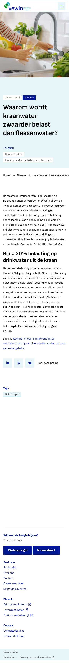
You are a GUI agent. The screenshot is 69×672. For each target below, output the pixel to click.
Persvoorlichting (13, 636)
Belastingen (12, 394)
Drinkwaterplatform (15, 604)
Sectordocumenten (15, 589)
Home (6, 175)
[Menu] (61, 6)
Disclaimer (9, 657)
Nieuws (21, 175)
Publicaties (10, 567)
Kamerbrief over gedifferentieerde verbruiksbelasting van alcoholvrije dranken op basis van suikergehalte (34, 343)
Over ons (8, 572)
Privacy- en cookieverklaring (37, 657)
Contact (8, 578)
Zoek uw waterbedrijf (16, 615)
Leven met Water (13, 609)
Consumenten (13, 154)
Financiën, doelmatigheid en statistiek (28, 160)
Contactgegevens (13, 630)
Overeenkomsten (13, 583)
